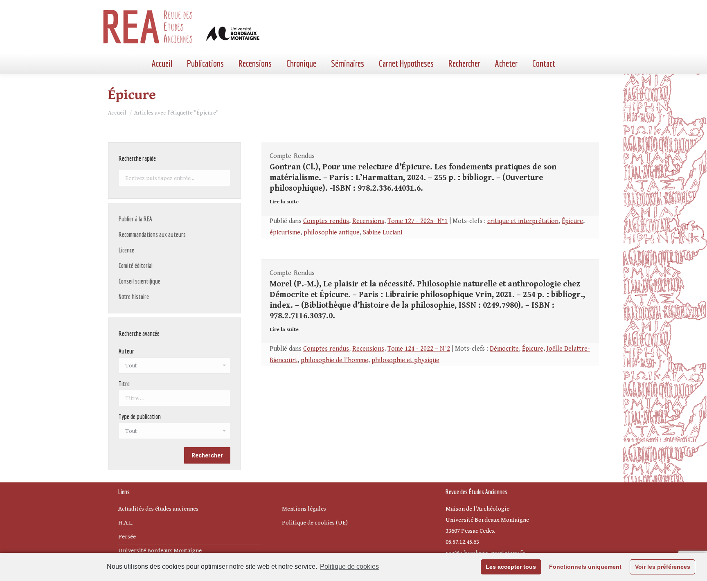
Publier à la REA (135, 219)
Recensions (368, 221)
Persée (127, 536)
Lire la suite (284, 202)
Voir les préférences (662, 566)
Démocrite (504, 349)
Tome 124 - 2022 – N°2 (418, 349)
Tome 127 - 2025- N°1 (417, 221)
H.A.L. (125, 522)
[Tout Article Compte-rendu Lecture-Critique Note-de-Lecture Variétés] (174, 433)
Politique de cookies (349, 566)
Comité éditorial (136, 265)
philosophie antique (332, 232)
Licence (126, 250)
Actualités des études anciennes (158, 508)
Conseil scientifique (139, 281)
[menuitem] (162, 63)
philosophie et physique (405, 360)
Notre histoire (134, 296)
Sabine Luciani (382, 232)
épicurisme (285, 232)
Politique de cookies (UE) (315, 522)
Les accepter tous (511, 566)
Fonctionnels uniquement (585, 566)
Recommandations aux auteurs (152, 234)
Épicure (572, 221)
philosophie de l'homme (334, 360)
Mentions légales (304, 508)
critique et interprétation (522, 221)
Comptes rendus (326, 221)
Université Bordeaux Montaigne (160, 550)
